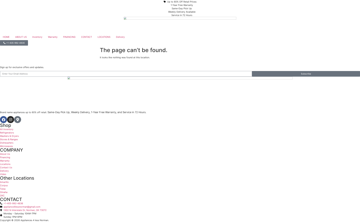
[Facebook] (3, 119)
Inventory (37, 37)
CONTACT (86, 37)
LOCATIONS (104, 37)
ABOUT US (21, 37)
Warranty (53, 37)
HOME (6, 37)
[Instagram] (10, 119)
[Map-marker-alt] (17, 119)
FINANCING (69, 37)
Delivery (120, 37)
